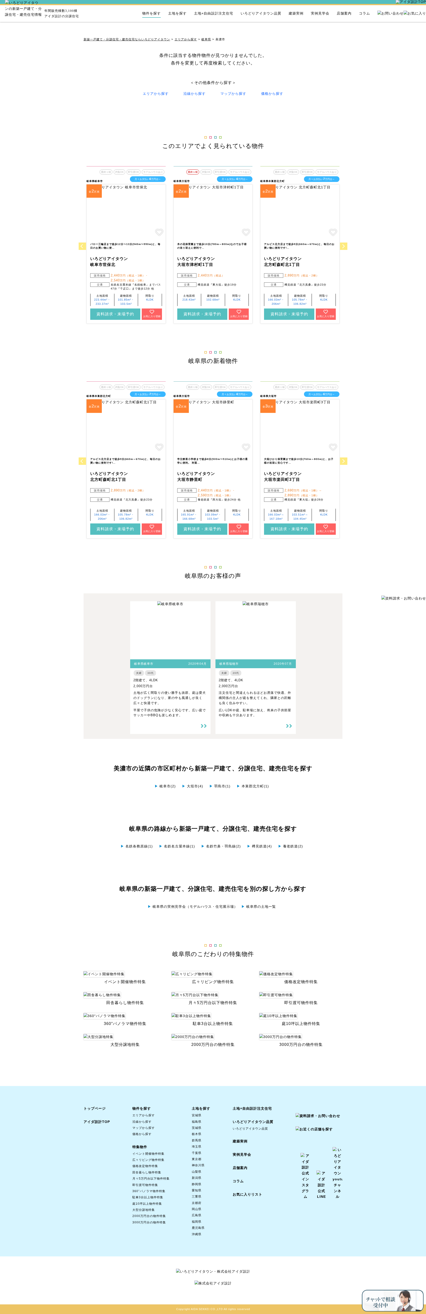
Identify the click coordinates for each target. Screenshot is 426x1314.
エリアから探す (186, 39)
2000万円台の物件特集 (149, 1216)
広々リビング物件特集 (148, 1160)
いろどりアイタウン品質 (261, 13)
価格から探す (272, 94)
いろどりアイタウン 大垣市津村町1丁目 (196, 262)
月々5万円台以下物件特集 (151, 1178)
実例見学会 (320, 13)
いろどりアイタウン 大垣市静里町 (196, 476)
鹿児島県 (198, 1228)
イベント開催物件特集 (148, 1153)
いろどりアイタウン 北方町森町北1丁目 (283, 262)
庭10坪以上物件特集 (147, 1203)
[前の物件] (82, 246)
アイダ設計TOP (97, 1122)
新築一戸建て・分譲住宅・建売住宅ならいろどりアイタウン (127, 39)
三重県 (196, 1196)
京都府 (196, 1203)
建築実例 (296, 13)
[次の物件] (343, 246)
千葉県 (196, 1153)
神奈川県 (198, 1165)
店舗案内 (344, 13)
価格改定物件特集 (145, 1166)
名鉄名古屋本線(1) (177, 846)
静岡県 (196, 1184)
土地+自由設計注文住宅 (213, 13)
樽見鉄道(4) (259, 846)
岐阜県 (206, 39)
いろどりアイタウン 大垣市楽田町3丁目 (283, 476)
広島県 (196, 1215)
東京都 (196, 1159)
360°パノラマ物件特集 (148, 1191)
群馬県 (196, 1140)
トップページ (95, 1108)
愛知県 (196, 1190)
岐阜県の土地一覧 (258, 906)
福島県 (196, 1121)
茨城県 (196, 1128)
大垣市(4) (192, 786)
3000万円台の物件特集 (149, 1222)
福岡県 (196, 1221)
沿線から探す (194, 94)
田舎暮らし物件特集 (146, 1172)
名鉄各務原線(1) (137, 846)
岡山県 (196, 1209)
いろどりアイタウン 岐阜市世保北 (109, 262)
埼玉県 (196, 1146)
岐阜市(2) (165, 786)
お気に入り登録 (151, 316)
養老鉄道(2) (290, 846)
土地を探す (177, 13)
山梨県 (196, 1171)
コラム (364, 13)
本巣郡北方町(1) (253, 786)
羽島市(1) (220, 786)
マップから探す (233, 94)
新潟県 (196, 1178)
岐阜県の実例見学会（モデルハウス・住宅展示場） (193, 906)
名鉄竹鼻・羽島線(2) (221, 846)
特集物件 (139, 1147)
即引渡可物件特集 (145, 1185)
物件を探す (151, 13)
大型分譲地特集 (143, 1210)
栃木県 (196, 1134)
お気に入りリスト (247, 1194)
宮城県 (196, 1115)
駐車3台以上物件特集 (147, 1197)
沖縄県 (196, 1234)
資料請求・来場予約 (115, 314)
